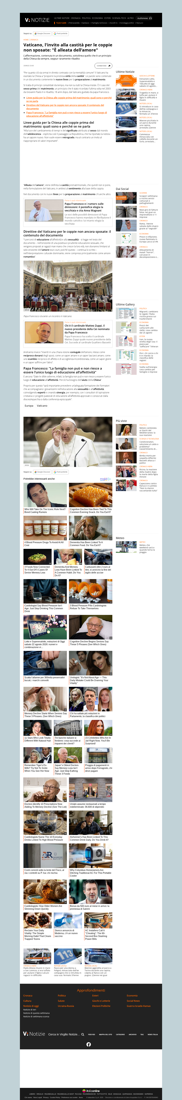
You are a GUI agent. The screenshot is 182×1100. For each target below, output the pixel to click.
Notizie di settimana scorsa (36, 1016)
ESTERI (107, 18)
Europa (29, 405)
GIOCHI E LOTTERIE (147, 76)
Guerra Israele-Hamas (139, 1006)
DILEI (110, 1094)
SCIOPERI (143, 193)
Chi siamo (28, 1097)
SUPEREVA (149, 1094)
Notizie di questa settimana (36, 1013)
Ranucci (139, 23)
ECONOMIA (97, 18)
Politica (62, 995)
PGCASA (78, 1094)
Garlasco (85, 23)
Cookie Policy (55, 1097)
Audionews (142, 18)
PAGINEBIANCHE (89, 1094)
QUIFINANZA (127, 1094)
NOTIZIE (40, 19)
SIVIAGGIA (117, 1094)
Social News (133, 1001)
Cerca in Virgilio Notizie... (64, 1034)
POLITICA (86, 18)
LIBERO (32, 1094)
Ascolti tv (114, 23)
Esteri (95, 995)
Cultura (27, 1001)
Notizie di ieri (29, 1009)
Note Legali (37, 1097)
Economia (132, 995)
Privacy (46, 1097)
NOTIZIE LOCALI (60, 966)
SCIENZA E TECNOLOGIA (149, 439)
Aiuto (81, 1097)
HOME (26, 40)
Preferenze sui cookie (69, 1097)
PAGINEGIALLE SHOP (65, 1094)
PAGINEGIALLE (50, 1094)
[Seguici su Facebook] (88, 1046)
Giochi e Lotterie (101, 1001)
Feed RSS (91, 1034)
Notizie (37, 1034)
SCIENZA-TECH (119, 18)
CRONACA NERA (29, 966)
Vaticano (42, 405)
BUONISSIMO (138, 1094)
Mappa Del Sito (105, 1034)
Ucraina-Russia (66, 1006)
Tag (142, 1034)
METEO (142, 542)
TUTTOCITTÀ (102, 1094)
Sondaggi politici (127, 23)
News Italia (153, 1034)
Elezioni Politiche (101, 1006)
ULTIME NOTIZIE (62, 18)
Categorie (120, 1034)
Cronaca (27, 995)
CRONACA (75, 18)
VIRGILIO (39, 1094)
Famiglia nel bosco (99, 23)
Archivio (132, 1034)
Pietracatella (74, 23)
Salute (61, 1001)
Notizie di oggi (31, 1006)
